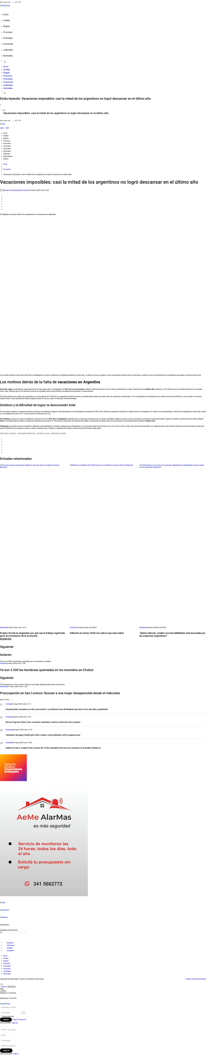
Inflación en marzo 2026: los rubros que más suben (97, 633)
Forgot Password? (19, 1020)
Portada (3, 663)
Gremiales (7, 151)
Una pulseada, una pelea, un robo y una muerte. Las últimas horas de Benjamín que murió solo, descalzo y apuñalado (57, 709)
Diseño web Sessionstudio (196, 979)
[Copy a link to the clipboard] (4, 209)
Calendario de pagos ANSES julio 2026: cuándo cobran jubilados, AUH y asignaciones (43, 735)
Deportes (6, 154)
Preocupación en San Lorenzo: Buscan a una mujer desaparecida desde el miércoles (60, 693)
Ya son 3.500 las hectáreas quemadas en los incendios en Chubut (46, 670)
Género (6, 159)
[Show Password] (23, 1012)
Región (5, 138)
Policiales (7, 143)
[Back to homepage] (5, 1003)
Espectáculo (7, 156)
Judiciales (7, 149)
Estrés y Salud (43, 433)
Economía (7, 146)
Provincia (6, 141)
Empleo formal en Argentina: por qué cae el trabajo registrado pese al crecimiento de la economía (32, 634)
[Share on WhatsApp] (4, 201)
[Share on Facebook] (4, 196)
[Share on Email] (4, 207)
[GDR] (103, 903)
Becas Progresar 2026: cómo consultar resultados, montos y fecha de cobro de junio (43, 722)
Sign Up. (15, 1023)
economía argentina (26, 433)
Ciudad (5, 136)
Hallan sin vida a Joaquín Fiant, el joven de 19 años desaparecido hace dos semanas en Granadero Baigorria (53, 748)
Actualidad (18, 190)
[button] (103, 112)
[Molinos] (103, 917)
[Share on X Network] (4, 199)
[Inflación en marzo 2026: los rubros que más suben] (103, 544)
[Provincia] (103, 767)
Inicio (5, 133)
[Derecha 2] (103, 910)
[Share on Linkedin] (4, 204)
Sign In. (16, 1054)
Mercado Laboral (59, 433)
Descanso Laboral (8, 433)
